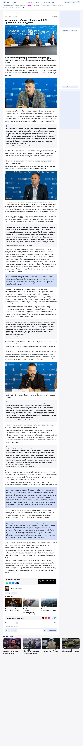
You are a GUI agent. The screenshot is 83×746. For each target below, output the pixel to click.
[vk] (15, 583)
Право (52, 2)
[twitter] (18, 583)
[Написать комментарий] (31, 626)
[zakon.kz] (11, 2)
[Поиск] (78, 2)
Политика (28, 2)
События (32, 13)
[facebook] (13, 583)
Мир (32, 2)
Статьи (41, 2)
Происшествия (47, 2)
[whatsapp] (7, 583)
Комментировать (52, 630)
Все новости (26, 13)
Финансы (36, 2)
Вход (56, 622)
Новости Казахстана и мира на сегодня (13, 13)
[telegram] (10, 583)
